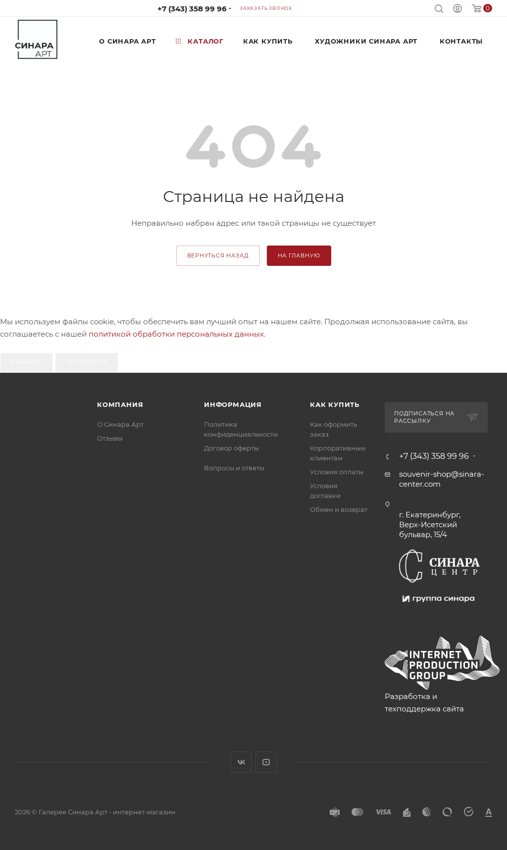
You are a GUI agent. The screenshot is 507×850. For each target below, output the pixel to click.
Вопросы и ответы (234, 468)
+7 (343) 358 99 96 (192, 8)
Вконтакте (241, 762)
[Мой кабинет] (457, 9)
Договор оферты (231, 448)
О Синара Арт (120, 424)
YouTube (266, 762)
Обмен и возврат (338, 509)
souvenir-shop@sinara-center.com (441, 479)
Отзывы (110, 438)
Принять (26, 362)
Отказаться (86, 362)
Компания (120, 404)
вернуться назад (218, 255)
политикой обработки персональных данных (176, 334)
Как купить (334, 404)
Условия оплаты (336, 472)
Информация (233, 404)
